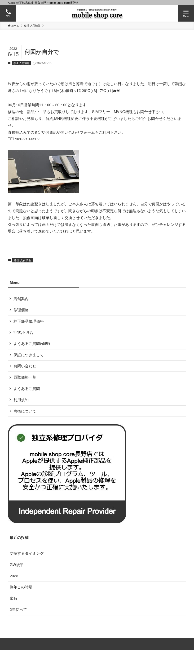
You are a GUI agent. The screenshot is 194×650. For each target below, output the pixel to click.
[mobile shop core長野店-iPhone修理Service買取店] (97, 13)
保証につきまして (28, 354)
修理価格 (21, 309)
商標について (24, 411)
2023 (14, 575)
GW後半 (17, 564)
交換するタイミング (27, 553)
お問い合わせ (24, 366)
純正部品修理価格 (28, 321)
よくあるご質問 (26, 388)
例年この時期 (21, 587)
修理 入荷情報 (21, 63)
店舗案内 (21, 298)
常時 (13, 598)
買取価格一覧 (24, 377)
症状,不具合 (23, 332)
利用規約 (21, 399)
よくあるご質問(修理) (31, 343)
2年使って (18, 609)
